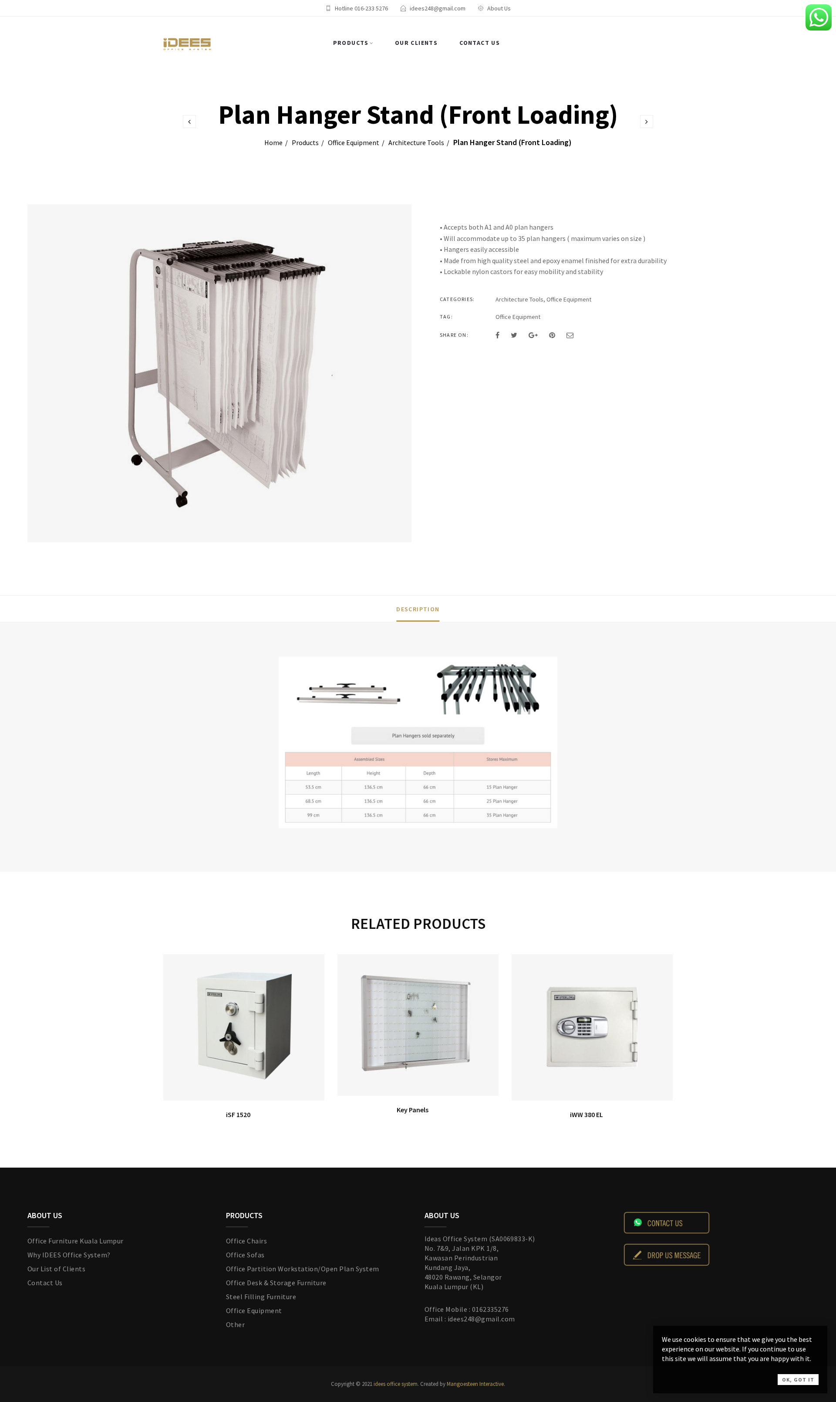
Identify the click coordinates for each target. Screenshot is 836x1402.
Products (351, 43)
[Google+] (533, 335)
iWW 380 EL (586, 1114)
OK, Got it (798, 1379)
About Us (499, 8)
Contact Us (479, 43)
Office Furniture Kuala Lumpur (75, 1240)
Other (235, 1324)
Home (273, 142)
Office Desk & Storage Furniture (276, 1282)
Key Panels (412, 1109)
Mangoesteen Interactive (475, 1384)
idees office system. (395, 1384)
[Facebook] (497, 335)
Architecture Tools (416, 142)
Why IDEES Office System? (69, 1254)
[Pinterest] (552, 335)
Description (417, 609)
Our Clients (416, 43)
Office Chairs (246, 1240)
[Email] (569, 335)
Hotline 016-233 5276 (361, 8)
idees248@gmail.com (437, 8)
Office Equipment (353, 142)
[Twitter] (514, 335)
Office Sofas (245, 1254)
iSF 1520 (238, 1114)
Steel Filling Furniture (261, 1296)
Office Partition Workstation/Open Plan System (302, 1268)
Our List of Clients (56, 1268)
